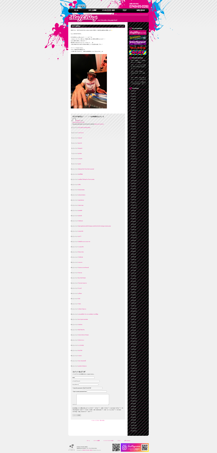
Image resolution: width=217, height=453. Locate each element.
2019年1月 (133, 232)
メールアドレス (76, 381)
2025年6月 (133, 120)
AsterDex (80, 324)
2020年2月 (133, 202)
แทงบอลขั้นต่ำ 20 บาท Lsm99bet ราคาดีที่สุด (88, 314)
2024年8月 (133, 137)
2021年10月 (134, 180)
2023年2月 (133, 153)
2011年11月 (134, 428)
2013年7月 (133, 379)
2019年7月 (133, 216)
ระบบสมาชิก (81, 246)
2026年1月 (133, 110)
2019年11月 (134, 205)
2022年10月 (134, 164)
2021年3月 (133, 188)
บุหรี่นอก (80, 293)
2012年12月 (134, 395)
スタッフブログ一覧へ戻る (98, 420)
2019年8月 (133, 213)
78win (79, 303)
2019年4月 (133, 224)
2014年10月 (134, 343)
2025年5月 (133, 123)
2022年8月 (133, 169)
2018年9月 (133, 240)
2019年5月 (133, 221)
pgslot (79, 163)
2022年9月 (133, 167)
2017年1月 (133, 281)
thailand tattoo (81, 189)
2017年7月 (133, 273)
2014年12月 (134, 338)
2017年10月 (134, 267)
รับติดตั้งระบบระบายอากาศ (84, 241)
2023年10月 (134, 145)
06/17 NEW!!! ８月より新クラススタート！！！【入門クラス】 (138, 78)
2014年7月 (133, 352)
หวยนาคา (80, 262)
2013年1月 (133, 392)
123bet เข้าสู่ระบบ (82, 309)
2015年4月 (133, 327)
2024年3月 (133, 142)
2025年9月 (133, 115)
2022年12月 (134, 159)
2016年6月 (133, 295)
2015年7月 (133, 319)
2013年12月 (134, 365)
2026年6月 (133, 96)
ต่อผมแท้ (80, 138)
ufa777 (79, 236)
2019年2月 (133, 229)
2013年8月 (133, 376)
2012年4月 (133, 417)
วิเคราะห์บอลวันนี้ (82, 360)
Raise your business (99, 124)
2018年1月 (133, 262)
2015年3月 (133, 330)
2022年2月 (133, 178)
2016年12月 (134, 284)
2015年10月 (134, 311)
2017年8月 (133, 270)
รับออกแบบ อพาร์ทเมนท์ (83, 267)
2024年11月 (134, 134)
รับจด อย (80, 272)
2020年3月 (133, 199)
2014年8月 (133, 349)
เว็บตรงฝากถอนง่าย (82, 283)
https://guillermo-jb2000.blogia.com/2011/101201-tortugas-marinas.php (94, 226)
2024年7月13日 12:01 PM (78, 122)
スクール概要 (97, 440)
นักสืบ (79, 184)
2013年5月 (133, 384)
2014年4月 (133, 357)
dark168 (80, 215)
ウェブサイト (75, 384)
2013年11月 (134, 368)
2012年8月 (133, 406)
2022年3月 (133, 175)
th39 (79, 298)
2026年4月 (133, 101)
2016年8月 (133, 292)
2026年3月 (133, 104)
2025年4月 (133, 126)
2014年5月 (133, 354)
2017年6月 (133, 275)
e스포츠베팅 (81, 345)
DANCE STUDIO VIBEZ (87, 450)
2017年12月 (134, 265)
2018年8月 (133, 243)
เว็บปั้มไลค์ (80, 257)
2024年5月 (133, 139)
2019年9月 (133, 210)
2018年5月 (133, 251)
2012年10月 (134, 401)
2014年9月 (133, 346)
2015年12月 (134, 308)
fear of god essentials (83, 319)
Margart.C (78, 120)
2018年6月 (133, 248)
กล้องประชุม (80, 205)
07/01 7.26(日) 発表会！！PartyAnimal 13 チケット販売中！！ (138, 73)
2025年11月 (134, 112)
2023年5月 (133, 150)
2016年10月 (134, 286)
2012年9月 (133, 403)
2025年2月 (133, 129)
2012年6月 (133, 411)
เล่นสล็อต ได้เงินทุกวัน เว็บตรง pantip (86, 179)
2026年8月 (133, 91)
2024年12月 (134, 131)
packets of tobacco (82, 366)
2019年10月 (134, 207)
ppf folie (80, 153)
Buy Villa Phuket (82, 278)
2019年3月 (133, 227)
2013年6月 (133, 382)
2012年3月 (133, 420)
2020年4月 (133, 197)
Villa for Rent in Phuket (83, 335)
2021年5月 (133, 186)
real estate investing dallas (84, 127)
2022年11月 (134, 161)
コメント (74, 404)
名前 (73, 377)
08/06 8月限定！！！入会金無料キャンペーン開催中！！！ (138, 61)
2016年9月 (133, 289)
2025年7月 (133, 118)
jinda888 (80, 210)
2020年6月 (133, 194)
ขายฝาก (80, 355)
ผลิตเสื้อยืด (80, 174)
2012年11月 (134, 398)
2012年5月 (133, 414)
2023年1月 (133, 156)
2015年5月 (133, 324)
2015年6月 (133, 322)
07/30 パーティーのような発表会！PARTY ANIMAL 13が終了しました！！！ (138, 66)
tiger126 (80, 143)
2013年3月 (133, 390)
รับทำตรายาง (81, 340)
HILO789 (80, 350)
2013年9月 (133, 373)
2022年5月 (133, 172)
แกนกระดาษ (81, 132)
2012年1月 (133, 422)
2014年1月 (133, 363)
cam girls (80, 158)
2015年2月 (133, 333)
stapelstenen (81, 200)
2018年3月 (133, 256)
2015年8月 (133, 316)
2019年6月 (133, 218)
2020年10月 (134, 191)
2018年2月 (133, 259)
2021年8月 (133, 183)
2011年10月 (134, 430)
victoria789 (80, 231)
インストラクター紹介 (108, 440)
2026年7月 (133, 93)
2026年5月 (133, 99)
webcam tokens (81, 195)
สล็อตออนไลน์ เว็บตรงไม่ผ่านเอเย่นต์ (86, 169)
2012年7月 (133, 409)
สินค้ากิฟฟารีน (81, 329)
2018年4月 (133, 254)
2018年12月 (134, 235)
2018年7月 (133, 246)
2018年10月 (134, 237)
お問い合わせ (127, 440)
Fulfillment (80, 220)
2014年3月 (133, 360)
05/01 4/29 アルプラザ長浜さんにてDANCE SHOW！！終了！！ (138, 83)
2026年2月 (133, 107)
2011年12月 (134, 425)
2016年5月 (133, 297)
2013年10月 (134, 371)
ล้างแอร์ (80, 288)
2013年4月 (133, 387)
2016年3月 (133, 303)
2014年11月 (134, 341)
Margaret (80, 148)
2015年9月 (133, 314)
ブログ (118, 440)
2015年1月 (133, 335)
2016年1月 (133, 305)
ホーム (88, 440)
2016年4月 (133, 300)
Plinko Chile (81, 252)
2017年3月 (133, 278)
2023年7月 (133, 148)
